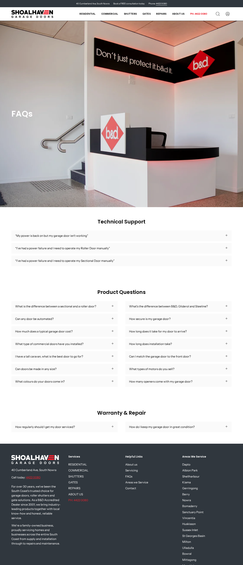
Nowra (186, 500)
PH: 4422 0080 (78, 500)
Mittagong (189, 560)
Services (74, 456)
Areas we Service (136, 482)
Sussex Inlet (190, 530)
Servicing (131, 470)
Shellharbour (191, 476)
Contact (130, 488)
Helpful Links (134, 456)
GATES (73, 482)
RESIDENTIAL (77, 464)
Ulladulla (188, 548)
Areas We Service (194, 456)
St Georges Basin (193, 536)
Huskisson (189, 524)
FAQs (128, 476)
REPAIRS (74, 488)
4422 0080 (161, 3)
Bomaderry (189, 506)
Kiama (186, 482)
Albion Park (190, 470)
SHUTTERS (76, 476)
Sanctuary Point (193, 512)
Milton (186, 542)
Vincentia (188, 518)
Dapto (186, 464)
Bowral (187, 554)
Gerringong (190, 488)
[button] (88, 14)
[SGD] (32, 14)
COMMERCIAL (78, 470)
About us (131, 464)
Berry (186, 494)
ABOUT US (75, 494)
